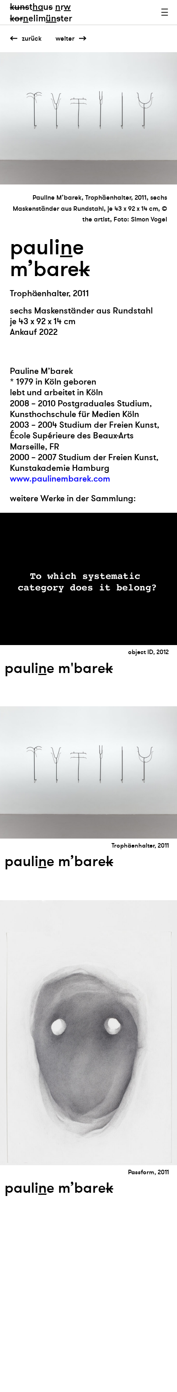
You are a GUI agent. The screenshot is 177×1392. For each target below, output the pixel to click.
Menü (164, 12)
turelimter (41, 13)
